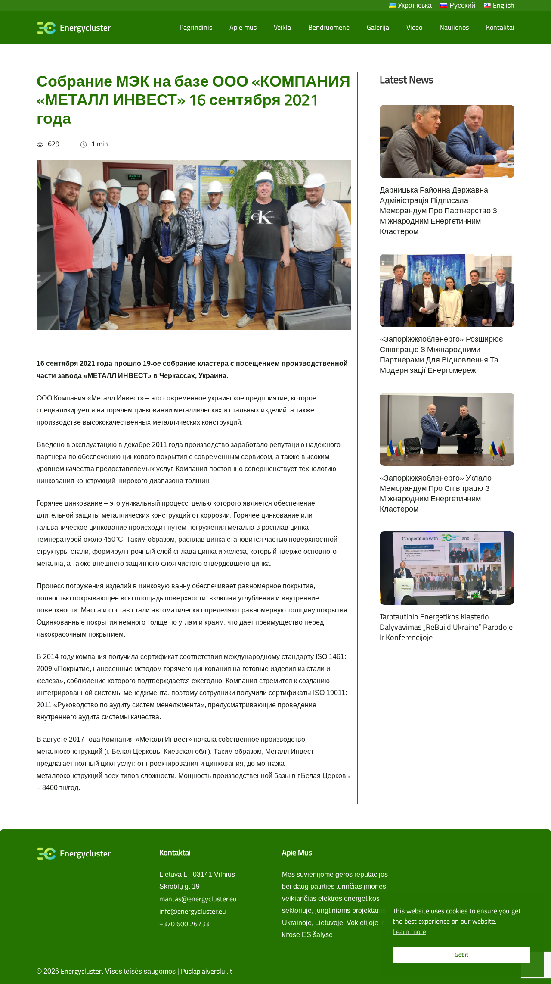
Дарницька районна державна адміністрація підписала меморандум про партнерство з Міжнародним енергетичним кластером (438, 210)
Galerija (378, 27)
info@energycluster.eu (192, 911)
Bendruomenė (329, 27)
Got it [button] (461, 954)
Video (414, 27)
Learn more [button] (409, 931)
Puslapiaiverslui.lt (206, 971)
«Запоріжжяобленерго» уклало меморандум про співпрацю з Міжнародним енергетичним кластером (436, 493)
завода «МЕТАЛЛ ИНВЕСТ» (105, 375)
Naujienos (454, 27)
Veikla (282, 27)
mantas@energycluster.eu (198, 898)
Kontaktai (500, 27)
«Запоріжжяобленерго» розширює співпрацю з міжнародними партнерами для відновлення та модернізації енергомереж (441, 354)
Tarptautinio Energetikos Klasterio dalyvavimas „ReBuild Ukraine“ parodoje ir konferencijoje (446, 627)
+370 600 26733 (184, 923)
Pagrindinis (196, 27)
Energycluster (81, 971)
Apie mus (243, 27)
